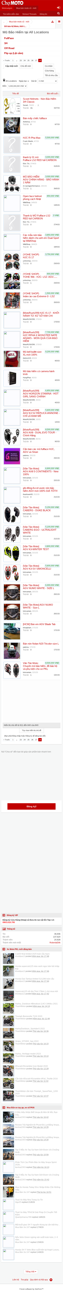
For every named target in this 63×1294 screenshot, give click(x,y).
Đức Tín (26, 164)
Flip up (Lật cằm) (13, 53)
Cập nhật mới (11, 66)
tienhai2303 (20, 1117)
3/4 (5, 43)
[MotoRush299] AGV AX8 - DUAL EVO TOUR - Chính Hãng (39, 432)
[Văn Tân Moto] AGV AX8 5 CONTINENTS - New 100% (40, 471)
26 (32, 60)
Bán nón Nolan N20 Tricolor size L (41, 643)
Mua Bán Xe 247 (22, 1192)
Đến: (5, 86)
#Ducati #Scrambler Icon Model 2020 (31, 1066)
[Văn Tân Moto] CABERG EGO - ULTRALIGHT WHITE (39, 530)
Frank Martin (28, 141)
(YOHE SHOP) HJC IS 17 (31, 256)
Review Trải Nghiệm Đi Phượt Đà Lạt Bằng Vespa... (37, 1125)
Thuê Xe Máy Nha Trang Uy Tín (29, 1200)
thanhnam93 (28, 494)
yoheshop (27, 261)
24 (25, 60)
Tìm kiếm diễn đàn (11, 14)
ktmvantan (27, 478)
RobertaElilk (55, 943)
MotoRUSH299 (29, 319)
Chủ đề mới (26, 66)
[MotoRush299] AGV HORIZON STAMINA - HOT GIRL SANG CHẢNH (40, 393)
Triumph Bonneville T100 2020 (28, 1016)
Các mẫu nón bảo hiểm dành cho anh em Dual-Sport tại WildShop (41, 238)
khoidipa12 (20, 956)
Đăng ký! (32, 806)
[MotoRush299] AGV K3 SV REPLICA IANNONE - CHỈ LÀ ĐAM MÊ (41, 413)
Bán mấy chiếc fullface (35, 118)
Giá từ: (34, 81)
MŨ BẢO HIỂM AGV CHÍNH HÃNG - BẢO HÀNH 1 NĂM (41, 179)
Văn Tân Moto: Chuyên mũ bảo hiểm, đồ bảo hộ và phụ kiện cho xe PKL (40, 666)
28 (40, 60)
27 (36, 60)
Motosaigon (7, 8)
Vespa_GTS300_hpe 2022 (27, 1041)
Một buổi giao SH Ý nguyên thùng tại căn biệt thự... (37, 1225)
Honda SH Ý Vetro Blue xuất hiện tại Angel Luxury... (37, 1250)
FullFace (9, 38)
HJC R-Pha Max (32, 138)
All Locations (11, 81)
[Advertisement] (31, 700)
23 (21, 60)
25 (28, 60)
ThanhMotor (20, 1006)
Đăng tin (43, 14)
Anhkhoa (26, 122)
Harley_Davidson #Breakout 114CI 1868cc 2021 (36, 1004)
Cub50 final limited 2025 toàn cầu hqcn (32, 954)
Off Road (9, 48)
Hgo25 (18, 1202)
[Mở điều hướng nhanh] (52, 21)
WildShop (26, 202)
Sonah (25, 105)
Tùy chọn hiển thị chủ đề (31, 730)
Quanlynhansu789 (23, 1217)
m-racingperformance (31, 186)
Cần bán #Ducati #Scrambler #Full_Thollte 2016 (36, 1079)
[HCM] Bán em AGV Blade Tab (39, 624)
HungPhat (27, 378)
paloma (26, 455)
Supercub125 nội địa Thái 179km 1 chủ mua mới (36, 991)
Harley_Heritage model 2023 (28, 1054)
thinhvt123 (27, 358)
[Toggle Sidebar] (59, 21)
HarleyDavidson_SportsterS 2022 (30, 1029)
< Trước (6, 60)
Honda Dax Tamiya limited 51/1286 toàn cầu (34, 979)
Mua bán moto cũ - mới (26, 8)
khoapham (27, 628)
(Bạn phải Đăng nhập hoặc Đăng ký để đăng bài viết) (25, 736)
